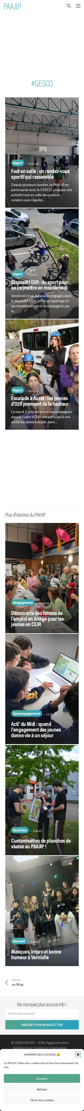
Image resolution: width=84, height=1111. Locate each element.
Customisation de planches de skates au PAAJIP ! (41, 843)
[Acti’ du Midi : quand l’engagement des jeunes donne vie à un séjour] (42, 689)
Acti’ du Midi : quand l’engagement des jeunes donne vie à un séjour (36, 729)
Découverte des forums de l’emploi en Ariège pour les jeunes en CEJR (37, 618)
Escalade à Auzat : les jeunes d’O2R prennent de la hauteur (39, 400)
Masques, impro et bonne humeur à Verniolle (36, 954)
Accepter (42, 1078)
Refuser (42, 1089)
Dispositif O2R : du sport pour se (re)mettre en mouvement (39, 284)
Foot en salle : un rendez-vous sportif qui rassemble (40, 173)
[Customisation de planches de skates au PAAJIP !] (42, 800)
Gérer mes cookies (42, 1100)
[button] (78, 1054)
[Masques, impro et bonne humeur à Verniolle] (42, 911)
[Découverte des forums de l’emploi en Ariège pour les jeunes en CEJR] (42, 578)
